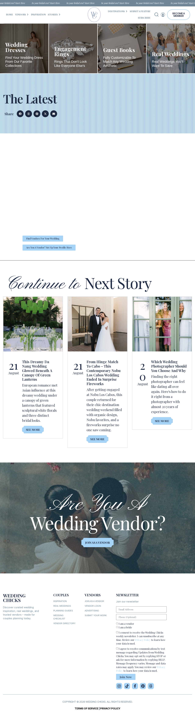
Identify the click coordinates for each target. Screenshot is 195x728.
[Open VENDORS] (28, 14)
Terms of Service (86, 708)
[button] (20, 113)
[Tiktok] (127, 686)
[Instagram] (119, 686)
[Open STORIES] (59, 14)
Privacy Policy (143, 639)
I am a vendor (126, 623)
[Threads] (151, 686)
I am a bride (125, 627)
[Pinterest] (143, 686)
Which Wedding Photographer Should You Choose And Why (169, 366)
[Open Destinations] (127, 11)
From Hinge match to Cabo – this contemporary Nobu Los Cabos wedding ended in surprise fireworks (104, 372)
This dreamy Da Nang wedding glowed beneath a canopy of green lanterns (37, 370)
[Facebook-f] (135, 686)
